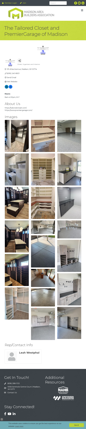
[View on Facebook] (10, 88)
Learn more (19, 426)
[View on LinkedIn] (6, 88)
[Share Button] (19, 60)
